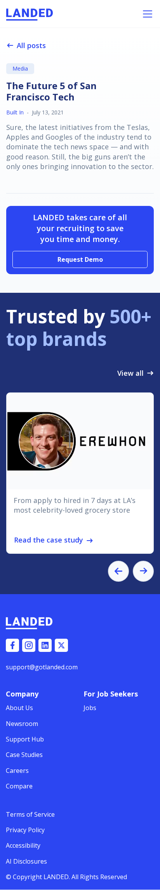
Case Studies (24, 754)
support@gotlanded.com (42, 667)
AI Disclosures (26, 861)
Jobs (89, 707)
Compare (19, 786)
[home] (29, 13)
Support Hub (25, 739)
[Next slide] (143, 571)
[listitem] (80, 473)
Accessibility (23, 845)
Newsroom (22, 723)
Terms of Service (30, 814)
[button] (146, 14)
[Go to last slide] (118, 571)
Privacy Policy (25, 830)
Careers (17, 770)
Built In (15, 112)
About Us (19, 707)
